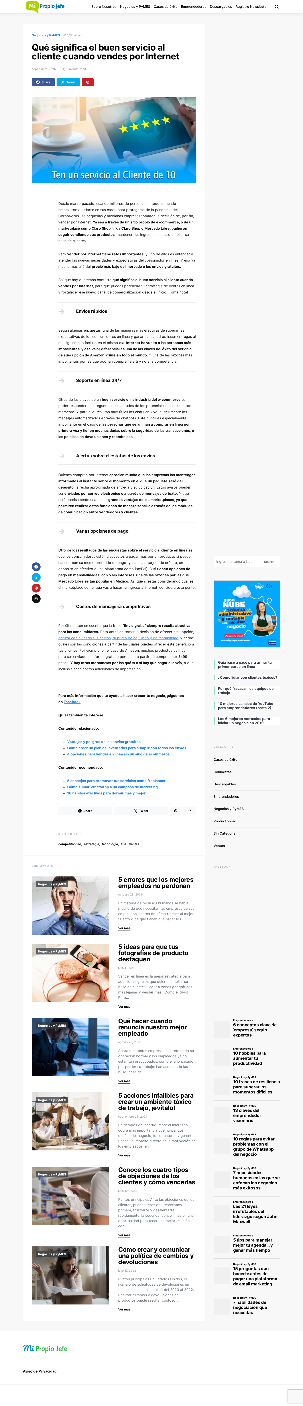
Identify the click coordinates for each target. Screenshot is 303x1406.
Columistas (223, 772)
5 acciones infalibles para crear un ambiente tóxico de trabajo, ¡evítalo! (156, 1102)
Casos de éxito (165, 6)
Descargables (221, 6)
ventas (134, 844)
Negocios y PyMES (135, 6)
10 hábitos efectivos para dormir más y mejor (106, 793)
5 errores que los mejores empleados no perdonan (155, 883)
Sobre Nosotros (103, 6)
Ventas (219, 846)
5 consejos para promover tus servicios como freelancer (116, 780)
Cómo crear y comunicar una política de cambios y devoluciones (155, 1256)
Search (269, 561)
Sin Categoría (225, 833)
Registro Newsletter (252, 6)
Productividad (225, 821)
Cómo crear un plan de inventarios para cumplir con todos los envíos (126, 748)
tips (123, 844)
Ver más (124, 928)
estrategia (91, 844)
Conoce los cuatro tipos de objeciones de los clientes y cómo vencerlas (156, 1176)
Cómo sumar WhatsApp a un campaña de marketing (112, 787)
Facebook (72, 702)
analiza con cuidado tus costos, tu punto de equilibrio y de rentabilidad (118, 638)
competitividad (69, 844)
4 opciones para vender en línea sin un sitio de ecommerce (118, 754)
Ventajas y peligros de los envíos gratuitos (104, 741)
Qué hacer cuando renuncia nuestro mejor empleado (152, 1027)
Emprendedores (193, 6)
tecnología (110, 844)
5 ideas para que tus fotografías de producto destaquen (153, 953)
